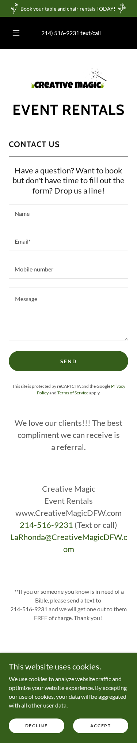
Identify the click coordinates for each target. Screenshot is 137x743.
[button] (16, 33)
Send (68, 361)
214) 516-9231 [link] (60, 32)
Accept (100, 725)
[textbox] (68, 213)
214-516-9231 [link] (46, 525)
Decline (36, 725)
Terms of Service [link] (72, 392)
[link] (69, 78)
